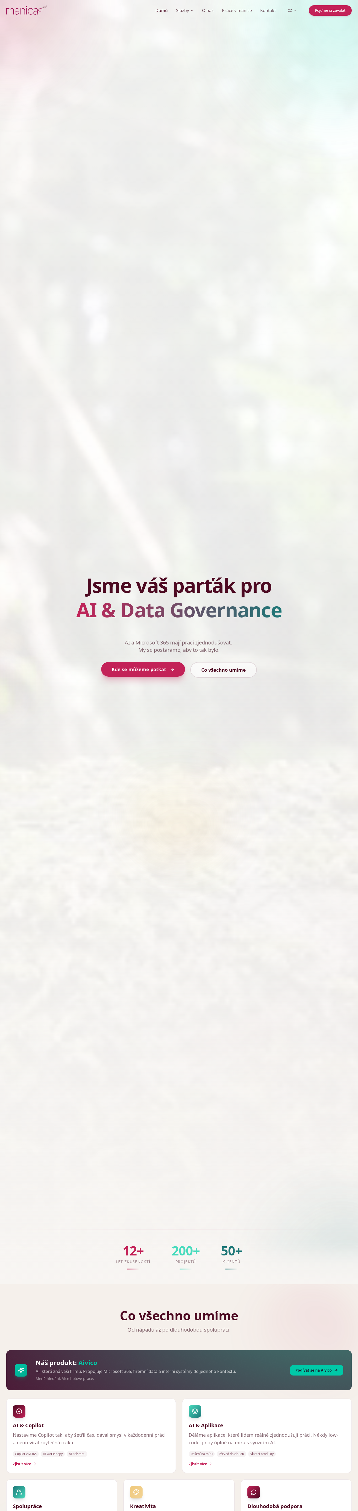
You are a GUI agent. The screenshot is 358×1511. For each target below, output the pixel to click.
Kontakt (268, 10)
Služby (182, 10)
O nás (208, 10)
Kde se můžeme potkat (139, 669)
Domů (161, 10)
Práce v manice (237, 10)
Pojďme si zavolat (330, 10)
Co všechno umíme (223, 670)
